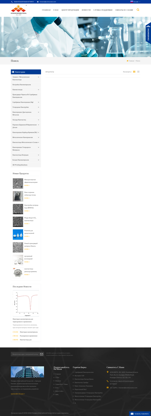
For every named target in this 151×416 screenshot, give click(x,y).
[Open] (148, 33)
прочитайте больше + (18, 394)
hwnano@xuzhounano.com (48, 2)
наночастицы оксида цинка (84, 379)
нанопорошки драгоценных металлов (21, 113)
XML (57, 394)
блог (56, 388)
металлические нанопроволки (22, 137)
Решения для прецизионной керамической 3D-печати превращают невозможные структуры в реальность (30, 232)
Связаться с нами (124, 10)
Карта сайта (59, 391)
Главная (46, 10)
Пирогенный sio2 (80, 389)
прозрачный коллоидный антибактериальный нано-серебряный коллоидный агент (30, 257)
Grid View (134, 71)
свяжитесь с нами (61, 384)
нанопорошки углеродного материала (21, 148)
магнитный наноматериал (92, 14)
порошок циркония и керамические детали (24, 126)
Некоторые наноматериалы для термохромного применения (23, 320)
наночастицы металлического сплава (25, 142)
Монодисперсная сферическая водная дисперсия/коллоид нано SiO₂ (30, 181)
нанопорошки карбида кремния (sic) (24, 132)
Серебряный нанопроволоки (84, 372)
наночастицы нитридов (20, 155)
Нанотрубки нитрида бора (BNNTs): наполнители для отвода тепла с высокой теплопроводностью (31, 206)
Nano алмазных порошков (84, 386)
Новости (86, 10)
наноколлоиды (17, 89)
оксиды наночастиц (19, 120)
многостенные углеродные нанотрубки (88, 396)
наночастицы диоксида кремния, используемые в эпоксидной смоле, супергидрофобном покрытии (30, 270)
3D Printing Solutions (19, 165)
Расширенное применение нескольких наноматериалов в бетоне (29, 336)
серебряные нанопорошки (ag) (22, 102)
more (26, 185)
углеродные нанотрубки (74, 14)
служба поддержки (102, 10)
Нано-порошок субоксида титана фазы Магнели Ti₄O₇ (31, 193)
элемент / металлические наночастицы (71, 16)
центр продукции (70, 10)
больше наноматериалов (20, 160)
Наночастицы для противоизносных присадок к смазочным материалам (29, 340)
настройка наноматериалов (21, 84)
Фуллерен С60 (79, 376)
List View (138, 71)
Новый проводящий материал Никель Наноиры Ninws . (31, 244)
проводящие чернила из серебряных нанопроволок (24, 96)
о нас (56, 10)
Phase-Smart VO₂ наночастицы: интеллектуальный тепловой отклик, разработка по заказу (31, 219)
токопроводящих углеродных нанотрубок (89, 393)
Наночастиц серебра (81, 382)
